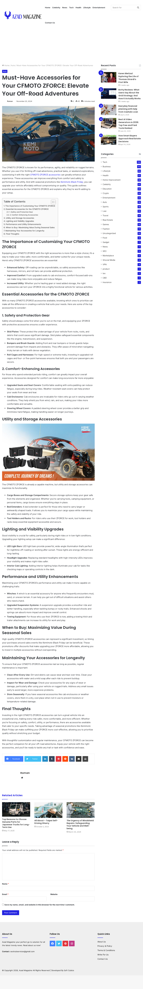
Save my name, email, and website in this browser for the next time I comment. (39, 905)
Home (47, 7)
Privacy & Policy (104, 946)
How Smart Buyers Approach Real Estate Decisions (129, 138)
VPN (105, 264)
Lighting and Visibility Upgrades (20, 221)
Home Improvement (112, 180)
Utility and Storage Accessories (20, 218)
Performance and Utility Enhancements (23, 224)
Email (5, 894)
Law (104, 211)
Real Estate (108, 220)
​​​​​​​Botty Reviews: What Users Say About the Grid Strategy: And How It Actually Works (129, 94)
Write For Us (103, 955)
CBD (105, 278)
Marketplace (108, 255)
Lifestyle (87, 7)
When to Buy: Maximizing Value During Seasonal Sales (30, 227)
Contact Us (50, 23)
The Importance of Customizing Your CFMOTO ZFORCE (30, 206)
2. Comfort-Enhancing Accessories (24, 215)
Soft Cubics (69, 970)
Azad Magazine (8, 942)
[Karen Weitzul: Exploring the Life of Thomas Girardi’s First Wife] (108, 77)
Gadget (106, 242)
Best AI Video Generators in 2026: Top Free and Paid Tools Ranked (128, 124)
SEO (104, 251)
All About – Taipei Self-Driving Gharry (46, 822)
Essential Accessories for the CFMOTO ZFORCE (27, 209)
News (64, 7)
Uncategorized (109, 233)
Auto (13, 65)
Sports (106, 206)
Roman (10, 101)
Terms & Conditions (106, 950)
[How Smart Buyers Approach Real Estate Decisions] (108, 139)
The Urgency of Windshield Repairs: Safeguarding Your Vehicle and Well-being (80, 824)
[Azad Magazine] (23, 15)
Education (107, 189)
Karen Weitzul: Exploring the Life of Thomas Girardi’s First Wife (128, 78)
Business (107, 166)
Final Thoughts (12, 234)
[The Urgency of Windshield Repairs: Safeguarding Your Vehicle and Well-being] (81, 810)
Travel (105, 215)
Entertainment (99, 7)
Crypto (106, 193)
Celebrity (56, 7)
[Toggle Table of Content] (52, 202)
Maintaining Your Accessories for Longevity (24, 231)
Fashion (106, 229)
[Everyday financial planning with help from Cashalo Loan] (108, 110)
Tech (71, 7)
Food (105, 238)
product (106, 269)
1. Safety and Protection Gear (21, 212)
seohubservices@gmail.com (22, 951)
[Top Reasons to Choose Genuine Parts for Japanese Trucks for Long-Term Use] (16, 809)
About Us (101, 942)
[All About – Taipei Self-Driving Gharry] (48, 810)
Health (78, 7)
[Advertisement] (71, 40)
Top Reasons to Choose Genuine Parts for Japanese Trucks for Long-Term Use (16, 823)
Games (106, 224)
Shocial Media (109, 260)
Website (54, 894)
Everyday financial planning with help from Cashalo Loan (128, 109)
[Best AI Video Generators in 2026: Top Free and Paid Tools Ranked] (108, 123)
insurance (107, 282)
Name (5, 884)
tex (104, 273)
